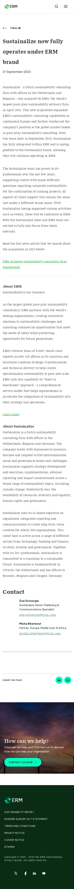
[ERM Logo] (10, 6)
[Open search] (56, 6)
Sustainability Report (19, 812)
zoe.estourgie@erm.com (37, 615)
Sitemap (9, 847)
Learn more (11, 414)
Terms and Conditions (20, 826)
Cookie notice (14, 840)
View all (15, 28)
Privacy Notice (14, 833)
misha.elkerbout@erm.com (40, 633)
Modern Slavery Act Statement (26, 819)
